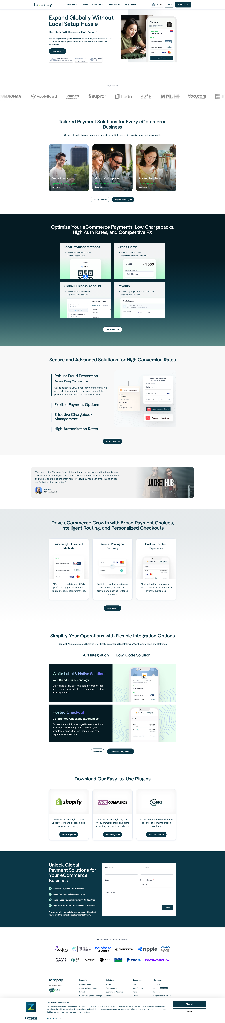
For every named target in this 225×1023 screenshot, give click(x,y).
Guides (135, 996)
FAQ (134, 984)
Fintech (109, 996)
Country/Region (147, 880)
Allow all (189, 1004)
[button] (157, 4)
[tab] (80, 385)
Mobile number (111, 893)
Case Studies (138, 988)
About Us (156, 984)
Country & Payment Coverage (90, 996)
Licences (156, 992)
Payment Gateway (86, 984)
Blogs (135, 992)
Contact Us (183, 5)
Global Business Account (88, 988)
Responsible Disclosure (162, 996)
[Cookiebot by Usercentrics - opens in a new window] (31, 1018)
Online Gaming (111, 988)
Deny (189, 1012)
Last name (144, 868)
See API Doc (97, 751)
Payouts (82, 992)
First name (110, 868)
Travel (108, 984)
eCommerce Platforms (114, 992)
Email (107, 880)
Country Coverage (100, 199)
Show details (52, 1018)
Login (169, 5)
